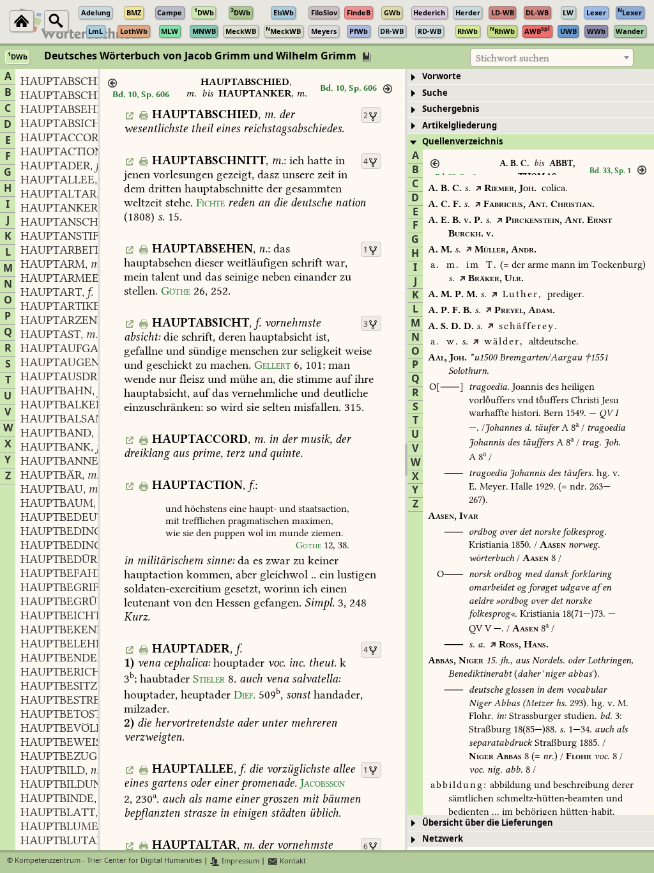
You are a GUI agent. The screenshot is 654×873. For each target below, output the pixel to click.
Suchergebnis (450, 109)
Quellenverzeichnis (462, 141)
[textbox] (552, 58)
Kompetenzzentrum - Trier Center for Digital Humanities (108, 861)
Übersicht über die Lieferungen (487, 823)
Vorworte (441, 76)
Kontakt (292, 861)
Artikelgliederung (459, 126)
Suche (435, 93)
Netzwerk (442, 839)
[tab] (530, 77)
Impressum (239, 861)
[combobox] (552, 57)
